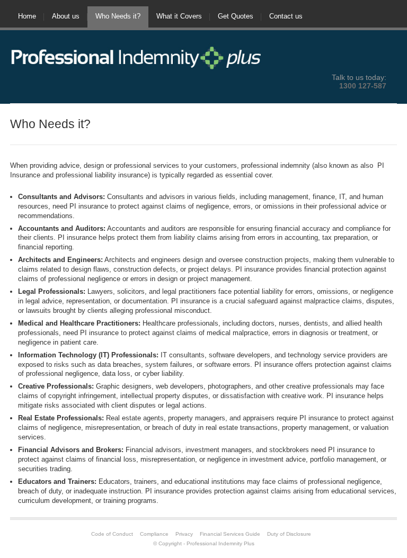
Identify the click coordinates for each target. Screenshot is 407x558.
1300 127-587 (362, 86)
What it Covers (179, 16)
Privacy (184, 534)
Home (27, 16)
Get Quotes (235, 16)
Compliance (154, 534)
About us (65, 16)
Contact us (286, 16)
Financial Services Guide (230, 534)
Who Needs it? (117, 16)
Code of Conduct (112, 534)
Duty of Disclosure (289, 534)
